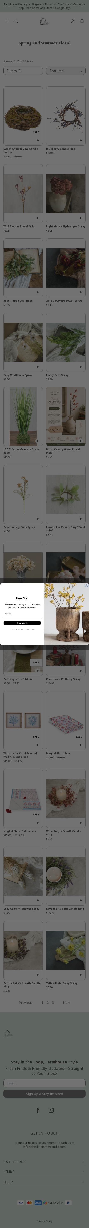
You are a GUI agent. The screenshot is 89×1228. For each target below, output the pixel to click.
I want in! (22, 623)
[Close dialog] (86, 585)
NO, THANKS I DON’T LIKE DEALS (22, 629)
